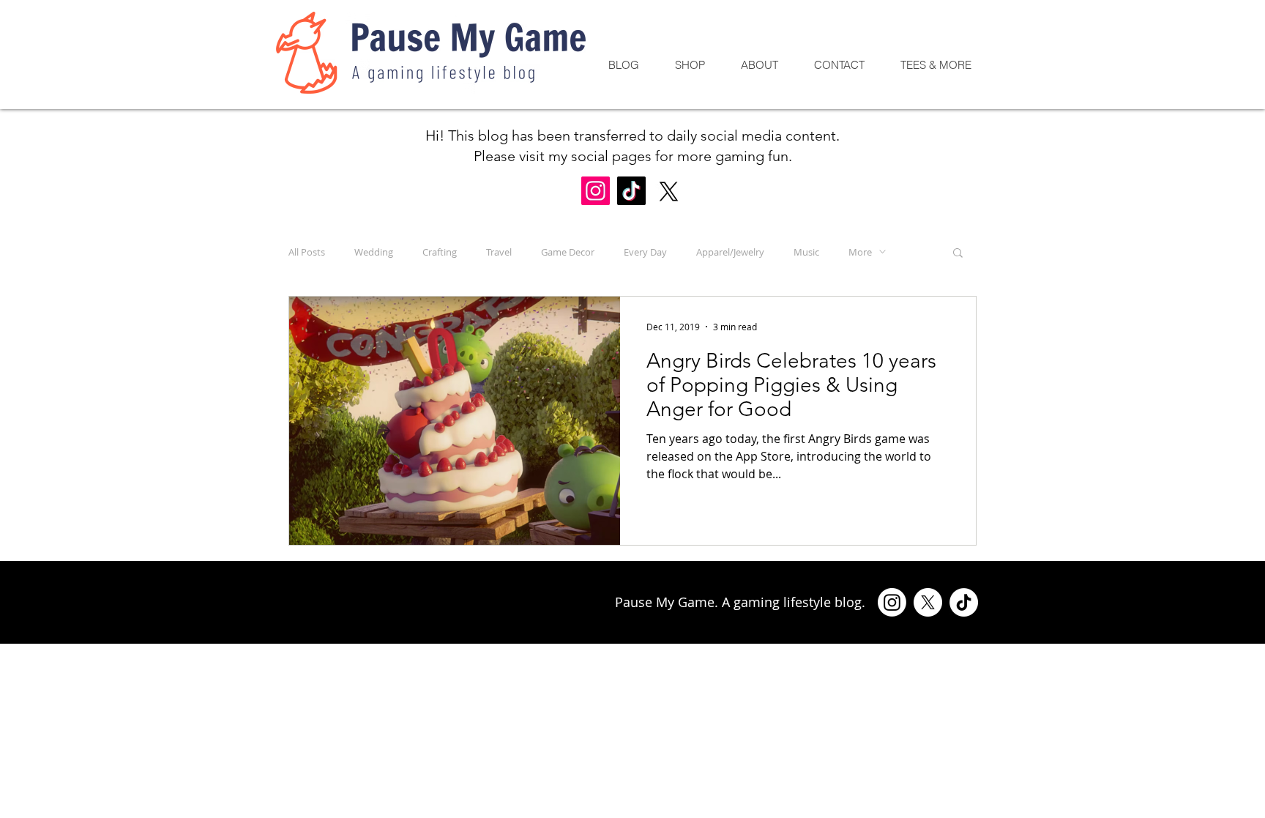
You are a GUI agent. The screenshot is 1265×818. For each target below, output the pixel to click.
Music (806, 252)
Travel (499, 252)
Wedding (373, 252)
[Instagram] (595, 190)
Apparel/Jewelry (730, 252)
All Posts (306, 252)
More (860, 252)
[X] (668, 191)
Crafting (439, 252)
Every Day (645, 252)
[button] (958, 253)
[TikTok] (631, 190)
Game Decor (567, 252)
